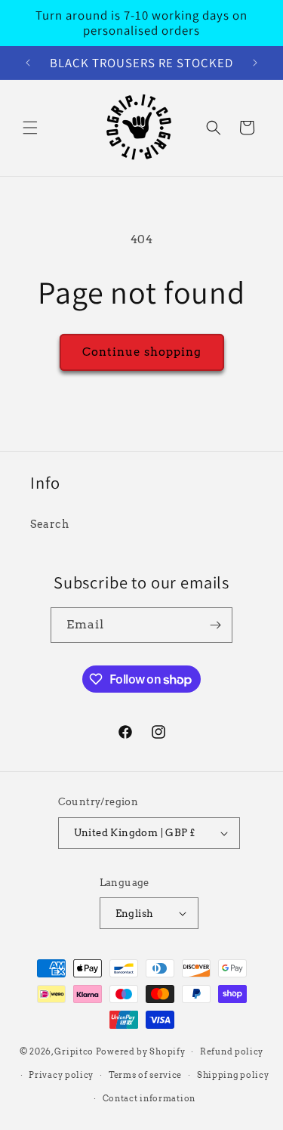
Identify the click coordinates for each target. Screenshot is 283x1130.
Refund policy (231, 1051)
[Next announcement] (255, 62)
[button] (30, 127)
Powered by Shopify (141, 1051)
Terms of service (145, 1075)
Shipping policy (233, 1075)
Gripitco (74, 1051)
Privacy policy (61, 1075)
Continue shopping (141, 352)
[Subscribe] (215, 625)
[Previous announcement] (28, 62)
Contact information (149, 1098)
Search (49, 524)
